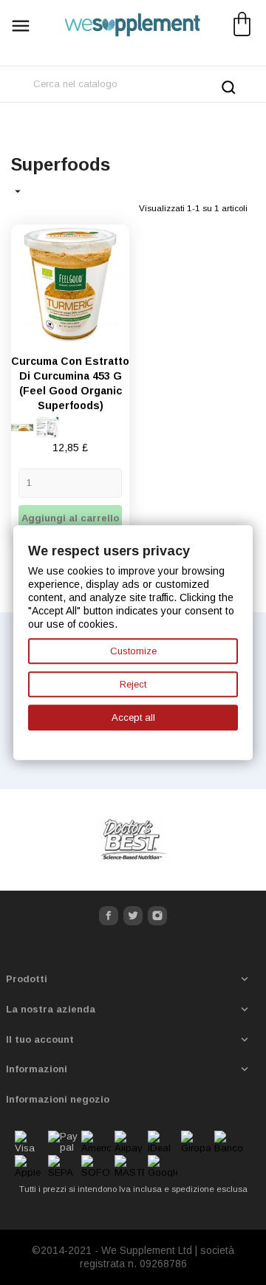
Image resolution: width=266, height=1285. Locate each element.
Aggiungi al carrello (70, 518)
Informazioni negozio (57, 1099)
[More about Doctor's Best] (133, 840)
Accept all (133, 717)
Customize (133, 651)
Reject (133, 684)
